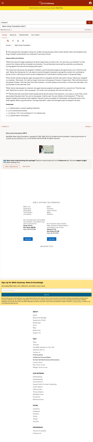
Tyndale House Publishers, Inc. (16, 138)
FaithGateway (37, 377)
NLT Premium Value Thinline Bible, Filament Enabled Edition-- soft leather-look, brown (58, 225)
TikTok (35, 416)
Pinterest (36, 414)
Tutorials (36, 345)
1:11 (9, 116)
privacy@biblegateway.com (9, 303)
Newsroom (37, 330)
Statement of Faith (39, 320)
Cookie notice (37, 362)
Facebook (36, 409)
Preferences (37, 433)
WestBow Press (38, 394)
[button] (90, 3)
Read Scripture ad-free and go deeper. (46, 8)
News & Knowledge (39, 318)
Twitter (35, 419)
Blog (34, 328)
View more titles (46, 246)
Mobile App (37, 323)
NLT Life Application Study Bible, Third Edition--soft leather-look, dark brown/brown (34, 222)
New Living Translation (14, 133)
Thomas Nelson (38, 392)
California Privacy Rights (42, 357)
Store (35, 325)
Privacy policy (38, 355)
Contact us (36, 352)
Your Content (35, 35)
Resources (13, 35)
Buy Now (28, 239)
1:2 (9, 111)
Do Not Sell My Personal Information (46, 360)
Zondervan (36, 397)
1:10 (9, 113)
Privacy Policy (77, 301)
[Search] (89, 22)
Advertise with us (39, 350)
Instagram (36, 411)
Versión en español (39, 431)
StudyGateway (38, 379)
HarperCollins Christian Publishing (44, 384)
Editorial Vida (37, 389)
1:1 (9, 108)
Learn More (26, 166)
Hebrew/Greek (23, 35)
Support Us (37, 333)
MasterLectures (38, 399)
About (35, 315)
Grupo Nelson (38, 387)
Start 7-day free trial (11, 166)
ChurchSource (38, 382)
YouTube (36, 421)
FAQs (34, 342)
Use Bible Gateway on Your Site (43, 347)
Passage (4, 35)
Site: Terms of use (39, 365)
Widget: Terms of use (40, 367)
